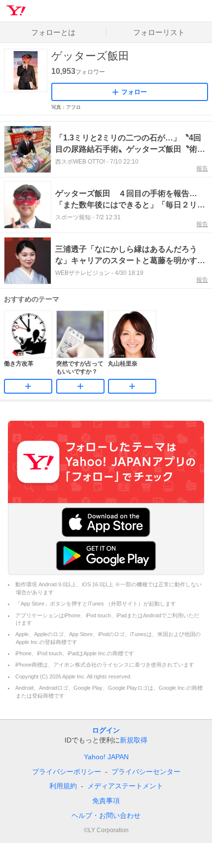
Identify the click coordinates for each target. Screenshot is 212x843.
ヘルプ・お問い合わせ (106, 815)
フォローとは (53, 32)
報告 (202, 168)
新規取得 (133, 740)
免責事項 (106, 801)
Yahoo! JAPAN (106, 757)
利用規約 (63, 786)
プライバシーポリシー (66, 772)
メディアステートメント (125, 786)
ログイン (106, 730)
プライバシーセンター (145, 772)
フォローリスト (159, 32)
